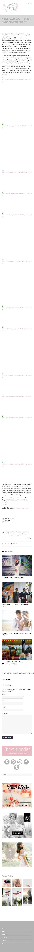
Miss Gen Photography (21, 508)
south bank (18, 536)
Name (3, 694)
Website (4, 707)
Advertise (4, 934)
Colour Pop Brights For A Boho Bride (13, 577)
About (3, 931)
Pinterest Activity (7, 876)
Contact (4, 937)
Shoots (4, 523)
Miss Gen (4, 74)
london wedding (10, 534)
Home (4, 928)
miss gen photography (22, 534)
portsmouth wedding (8, 536)
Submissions (6, 941)
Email (3, 701)
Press (3, 944)
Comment (5, 713)
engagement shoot (11, 532)
